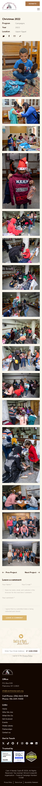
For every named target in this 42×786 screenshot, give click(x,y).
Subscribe (33, 651)
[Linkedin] (36, 743)
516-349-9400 (16, 699)
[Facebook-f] (17, 743)
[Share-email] (14, 36)
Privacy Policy (27, 656)
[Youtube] (31, 743)
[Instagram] (22, 743)
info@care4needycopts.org (12, 691)
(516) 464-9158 (21, 696)
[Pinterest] (27, 743)
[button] (38, 9)
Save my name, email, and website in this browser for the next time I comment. (20, 591)
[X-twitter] (3, 743)
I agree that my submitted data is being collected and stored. (19, 610)
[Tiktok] (8, 743)
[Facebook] (9, 36)
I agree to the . (22, 656)
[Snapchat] (12, 743)
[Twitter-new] (3, 36)
